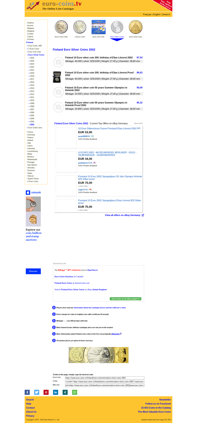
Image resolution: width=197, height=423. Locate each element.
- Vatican (30, 176)
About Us (31, 412)
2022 (32, 67)
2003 (32, 121)
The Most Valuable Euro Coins (154, 412)
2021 (32, 70)
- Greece (29, 137)
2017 (32, 79)
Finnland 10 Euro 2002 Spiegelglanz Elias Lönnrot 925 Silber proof (109, 201)
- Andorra (30, 23)
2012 (32, 94)
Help (28, 403)
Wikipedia (115, 334)
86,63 (139, 72)
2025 (32, 58)
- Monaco (30, 157)
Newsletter (165, 399)
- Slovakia (30, 168)
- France (29, 132)
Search (30, 399)
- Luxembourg (32, 151)
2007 (32, 109)
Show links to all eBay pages (125, 299)
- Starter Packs (32, 179)
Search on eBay (81, 290)
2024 (32, 61)
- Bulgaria (30, 31)
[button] (27, 392)
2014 (32, 88)
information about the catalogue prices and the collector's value (100, 308)
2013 (32, 91)
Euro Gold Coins (35, 128)
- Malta (29, 154)
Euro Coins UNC (35, 46)
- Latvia (29, 146)
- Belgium (30, 28)
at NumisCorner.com (72, 283)
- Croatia (29, 34)
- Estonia (30, 39)
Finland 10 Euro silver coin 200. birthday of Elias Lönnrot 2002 (99, 57)
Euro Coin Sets (34, 52)
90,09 (139, 87)
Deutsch (166, 14)
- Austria (29, 25)
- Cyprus (29, 36)
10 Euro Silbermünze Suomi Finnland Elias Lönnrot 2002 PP (109, 128)
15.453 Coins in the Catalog (156, 408)
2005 (32, 115)
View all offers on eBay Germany (122, 215)
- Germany (30, 135)
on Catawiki (69, 276)
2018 (32, 76)
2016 (32, 82)
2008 (32, 106)
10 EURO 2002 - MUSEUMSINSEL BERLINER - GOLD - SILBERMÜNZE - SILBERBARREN (107, 153)
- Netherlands (31, 159)
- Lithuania (30, 148)
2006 (32, 112)
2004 (32, 118)
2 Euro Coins (33, 49)
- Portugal (30, 162)
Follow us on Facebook (158, 403)
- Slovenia (30, 170)
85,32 (139, 102)
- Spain (29, 173)
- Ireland (29, 140)
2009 (32, 103)
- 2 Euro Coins (32, 181)
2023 (32, 64)
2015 (32, 85)
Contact (30, 408)
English (156, 14)
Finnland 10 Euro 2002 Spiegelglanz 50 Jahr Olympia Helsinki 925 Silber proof (110, 177)
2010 (32, 100)
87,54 (139, 57)
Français (147, 14)
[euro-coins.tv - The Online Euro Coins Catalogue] (62, 11)
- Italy (28, 143)
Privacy (30, 416)
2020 (32, 73)
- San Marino (31, 165)
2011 (32, 97)
